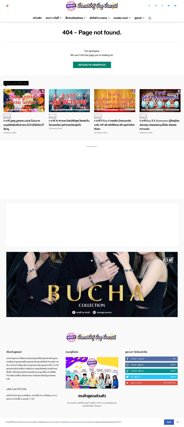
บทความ (7, 117)
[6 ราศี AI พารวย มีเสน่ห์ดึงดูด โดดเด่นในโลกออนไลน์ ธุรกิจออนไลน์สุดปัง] (69, 100)
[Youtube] (175, 5)
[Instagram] (155, 5)
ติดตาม (173, 365)
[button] (149, 18)
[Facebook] (149, 5)
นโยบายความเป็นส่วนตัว (75, 422)
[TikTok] (162, 5)
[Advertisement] (92, 169)
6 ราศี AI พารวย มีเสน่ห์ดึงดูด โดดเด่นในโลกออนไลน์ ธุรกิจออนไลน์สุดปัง (69, 123)
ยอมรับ (169, 422)
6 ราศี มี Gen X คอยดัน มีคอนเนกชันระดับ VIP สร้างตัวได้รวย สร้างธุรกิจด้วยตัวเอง (114, 125)
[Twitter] (168, 5)
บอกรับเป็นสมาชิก (169, 383)
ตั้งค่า (119, 422)
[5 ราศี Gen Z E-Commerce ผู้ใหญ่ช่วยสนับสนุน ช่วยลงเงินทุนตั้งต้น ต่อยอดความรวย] (160, 100)
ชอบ (174, 359)
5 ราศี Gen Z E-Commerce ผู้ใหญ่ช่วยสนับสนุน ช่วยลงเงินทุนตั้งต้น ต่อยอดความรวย (159, 125)
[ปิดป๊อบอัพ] (177, 422)
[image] (92, 373)
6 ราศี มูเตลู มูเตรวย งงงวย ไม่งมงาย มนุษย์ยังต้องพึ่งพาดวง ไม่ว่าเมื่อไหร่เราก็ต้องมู (23, 125)
